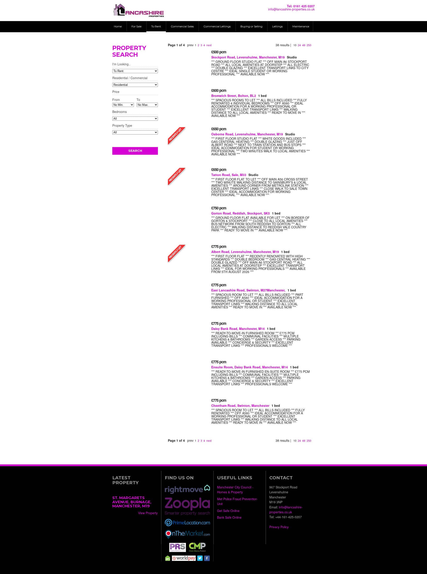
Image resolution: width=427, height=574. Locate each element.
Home (118, 26)
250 (309, 45)
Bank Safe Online (229, 517)
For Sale (136, 26)
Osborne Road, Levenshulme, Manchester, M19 (247, 134)
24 (299, 45)
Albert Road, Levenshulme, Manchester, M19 (245, 251)
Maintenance (300, 26)
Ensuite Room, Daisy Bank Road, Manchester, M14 (249, 367)
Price (115, 92)
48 (303, 45)
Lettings (277, 26)
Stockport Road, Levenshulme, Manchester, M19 (248, 57)
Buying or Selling (251, 26)
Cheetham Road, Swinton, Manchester (240, 405)
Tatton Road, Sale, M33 (228, 175)
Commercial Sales (182, 26)
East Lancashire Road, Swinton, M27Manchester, (248, 290)
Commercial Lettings (217, 26)
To (138, 99)
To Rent (156, 26)
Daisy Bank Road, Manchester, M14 (238, 328)
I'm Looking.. (121, 64)
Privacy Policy (279, 527)
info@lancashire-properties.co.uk (291, 9)
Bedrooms (119, 112)
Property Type (122, 126)
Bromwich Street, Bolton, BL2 (233, 95)
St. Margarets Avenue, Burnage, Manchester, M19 (131, 502)
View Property (148, 512)
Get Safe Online (228, 510)
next (208, 45)
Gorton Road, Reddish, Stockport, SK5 (240, 213)
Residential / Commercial (129, 78)
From (116, 99)
